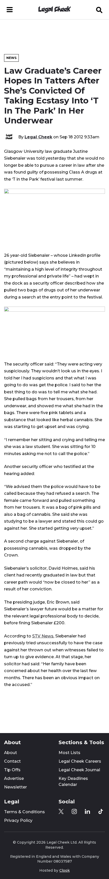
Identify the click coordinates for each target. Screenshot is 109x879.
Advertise (14, 778)
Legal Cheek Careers (80, 761)
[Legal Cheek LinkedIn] (87, 811)
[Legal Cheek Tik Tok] (100, 811)
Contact (12, 761)
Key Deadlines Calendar (73, 781)
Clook (64, 870)
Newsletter (15, 787)
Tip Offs (12, 769)
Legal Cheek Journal (79, 769)
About (10, 752)
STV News (42, 635)
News (11, 58)
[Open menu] (9, 9)
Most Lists (69, 752)
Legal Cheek (38, 136)
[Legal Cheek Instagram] (74, 811)
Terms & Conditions (24, 811)
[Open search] (99, 9)
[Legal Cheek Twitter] (61, 811)
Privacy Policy (18, 820)
